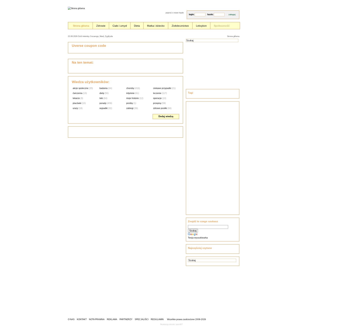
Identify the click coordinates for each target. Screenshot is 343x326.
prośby (129, 103)
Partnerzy (126, 319)
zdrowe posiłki (160, 108)
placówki (77, 103)
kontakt (82, 319)
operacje (157, 98)
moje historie (132, 98)
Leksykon (201, 25)
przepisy (157, 103)
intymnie (130, 93)
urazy (75, 108)
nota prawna (97, 319)
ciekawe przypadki (162, 88)
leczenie (157, 93)
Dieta (137, 25)
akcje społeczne (80, 88)
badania (104, 88)
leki (101, 98)
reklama (112, 319)
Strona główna (81, 25)
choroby (130, 88)
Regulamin (157, 319)
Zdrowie (100, 25)
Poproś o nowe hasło (175, 13)
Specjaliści (141, 319)
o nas (71, 319)
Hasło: (210, 14)
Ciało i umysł (120, 25)
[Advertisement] (154, 36)
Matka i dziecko (156, 25)
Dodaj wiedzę (165, 116)
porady (103, 103)
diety (102, 93)
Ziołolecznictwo (180, 25)
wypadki (104, 108)
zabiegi (129, 108)
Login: (191, 14)
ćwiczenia (77, 93)
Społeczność (222, 25)
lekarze (76, 98)
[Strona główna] (76, 8)
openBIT (179, 324)
